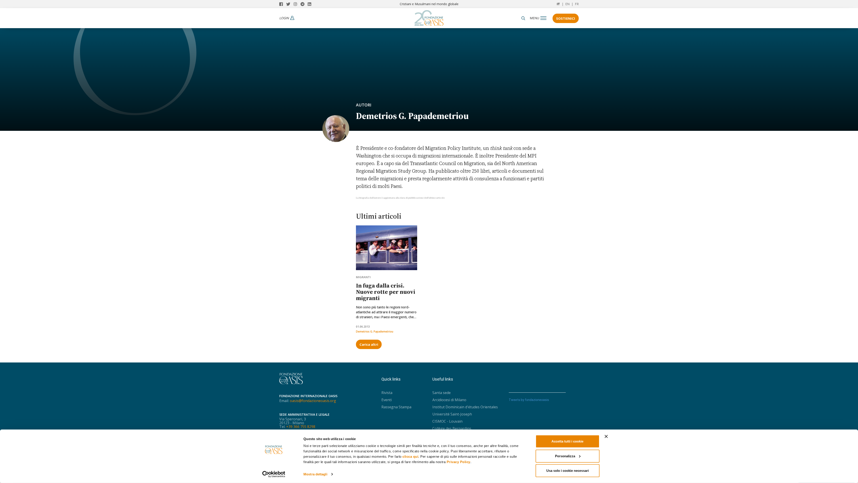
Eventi (386, 399)
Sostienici (565, 18)
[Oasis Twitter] (290, 4)
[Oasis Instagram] (297, 4)
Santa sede (441, 392)
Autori (363, 105)
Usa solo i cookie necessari (567, 470)
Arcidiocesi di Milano (449, 399)
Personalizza (565, 456)
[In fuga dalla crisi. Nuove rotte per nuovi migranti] (386, 247)
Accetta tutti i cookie (567, 441)
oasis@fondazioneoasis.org (313, 400)
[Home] (429, 17)
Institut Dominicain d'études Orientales (465, 407)
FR (577, 4)
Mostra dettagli (315, 474)
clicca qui (410, 456)
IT (558, 4)
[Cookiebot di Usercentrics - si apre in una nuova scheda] (273, 474)
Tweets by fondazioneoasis (529, 400)
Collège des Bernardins (451, 428)
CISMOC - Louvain (447, 421)
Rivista (386, 392)
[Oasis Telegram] (304, 4)
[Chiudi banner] (606, 436)
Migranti (363, 277)
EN (567, 4)
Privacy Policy (458, 462)
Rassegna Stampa (396, 407)
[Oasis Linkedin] (310, 4)
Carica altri (369, 344)
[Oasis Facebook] (282, 4)
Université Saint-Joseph (452, 414)
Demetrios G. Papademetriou (374, 331)
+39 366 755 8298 (300, 426)
